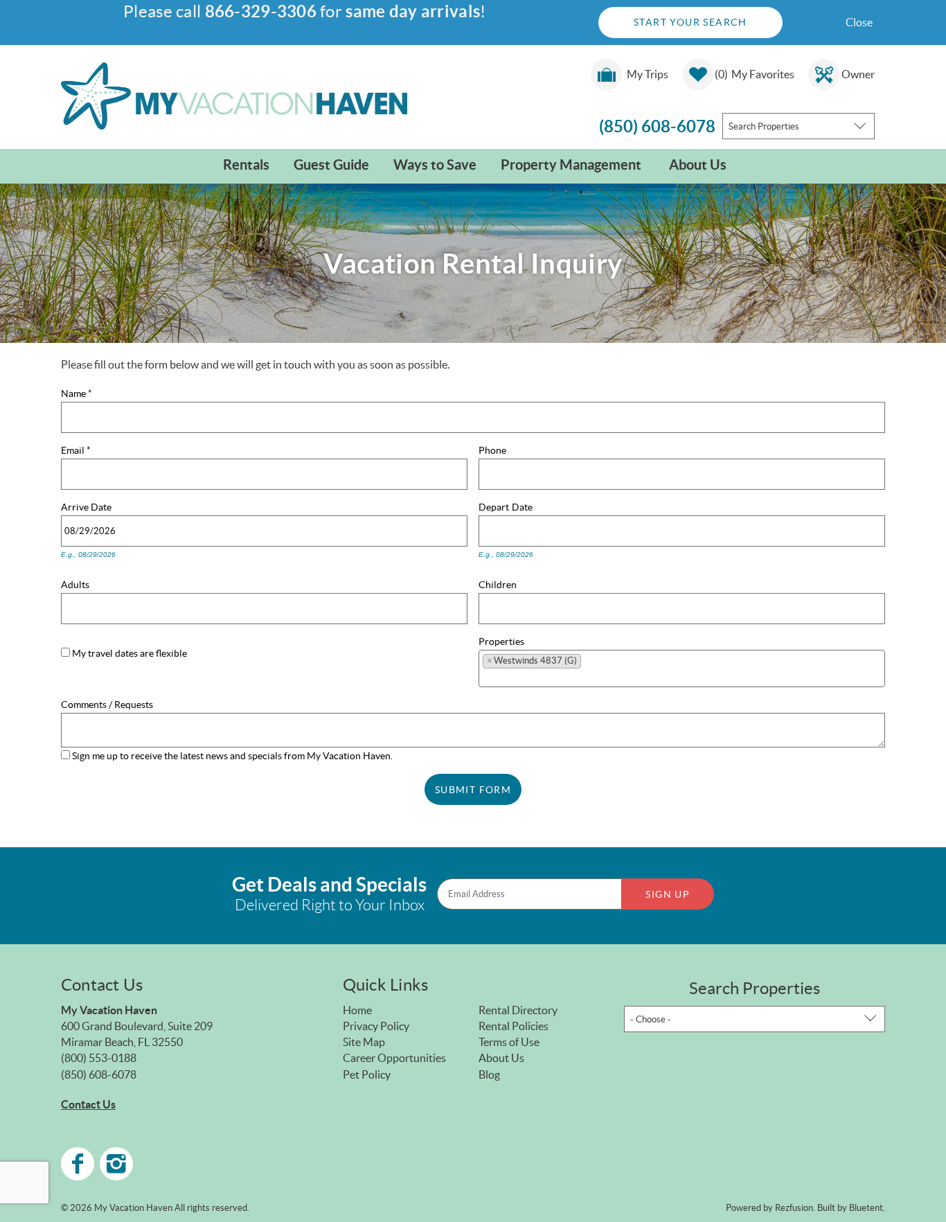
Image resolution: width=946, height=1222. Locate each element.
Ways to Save (434, 164)
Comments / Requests (107, 703)
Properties (501, 640)
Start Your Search (690, 22)
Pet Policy (367, 1074)
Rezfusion (794, 1208)
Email (76, 449)
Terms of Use (509, 1042)
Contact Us (88, 1104)
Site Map (364, 1042)
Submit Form (473, 789)
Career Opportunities (394, 1058)
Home (357, 1010)
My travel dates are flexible (129, 653)
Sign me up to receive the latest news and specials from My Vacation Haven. (232, 755)
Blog (489, 1074)
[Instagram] (116, 1163)
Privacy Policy (376, 1026)
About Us (697, 164)
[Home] (234, 95)
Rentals (246, 164)
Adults (75, 583)
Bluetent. (867, 1208)
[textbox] (589, 663)
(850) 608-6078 (657, 126)
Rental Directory (518, 1010)
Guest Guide (331, 164)
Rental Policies (513, 1026)
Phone (492, 449)
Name (76, 392)
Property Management (571, 164)
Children (498, 583)
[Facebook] (77, 1163)
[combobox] (798, 126)
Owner (858, 74)
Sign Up (667, 894)
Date (101, 506)
